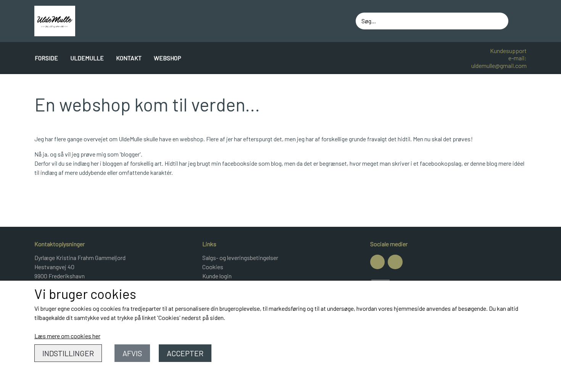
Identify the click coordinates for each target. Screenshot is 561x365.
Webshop (167, 57)
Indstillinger (68, 353)
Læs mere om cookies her (67, 335)
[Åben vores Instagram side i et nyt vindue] (395, 262)
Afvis (132, 353)
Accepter (185, 353)
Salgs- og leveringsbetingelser (240, 257)
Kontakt (129, 57)
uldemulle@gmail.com (499, 65)
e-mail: (517, 57)
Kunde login (217, 275)
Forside (46, 57)
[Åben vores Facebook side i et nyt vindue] (377, 262)
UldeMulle (87, 57)
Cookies (212, 266)
